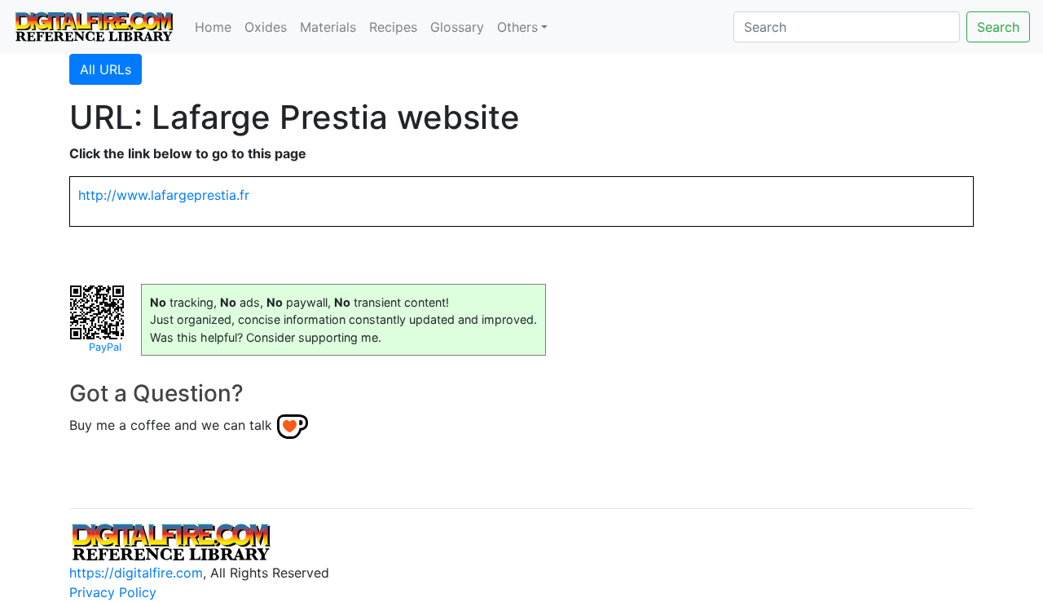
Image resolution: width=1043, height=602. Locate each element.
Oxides (265, 27)
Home (213, 27)
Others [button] (517, 27)
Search (998, 27)
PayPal (105, 347)
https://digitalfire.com (136, 572)
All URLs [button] (105, 69)
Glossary (457, 27)
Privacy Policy (112, 592)
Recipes (393, 27)
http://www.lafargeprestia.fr (163, 195)
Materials (328, 27)
